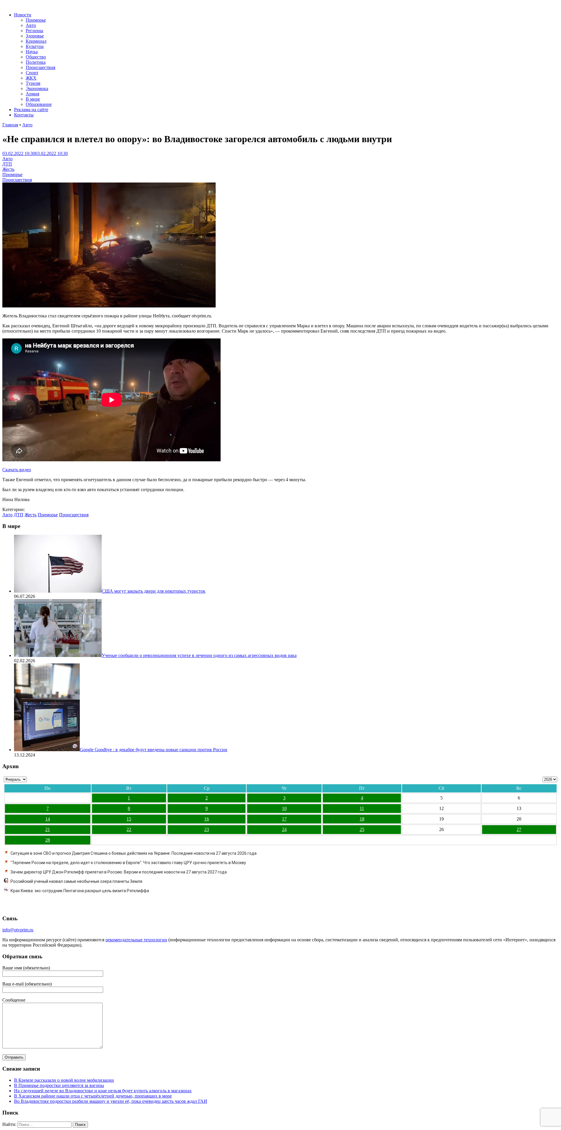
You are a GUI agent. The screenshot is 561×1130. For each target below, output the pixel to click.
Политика (36, 62)
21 (47, 829)
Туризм (33, 83)
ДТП (7, 163)
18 (362, 818)
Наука (32, 51)
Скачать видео (16, 469)
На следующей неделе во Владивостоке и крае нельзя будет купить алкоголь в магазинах (103, 1090)
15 (129, 818)
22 (129, 829)
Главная (10, 124)
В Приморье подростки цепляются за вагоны (59, 1085)
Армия (32, 93)
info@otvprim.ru (17, 929)
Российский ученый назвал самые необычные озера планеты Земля (76, 881)
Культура (35, 46)
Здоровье (35, 35)
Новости (22, 14)
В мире (33, 99)
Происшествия (40, 67)
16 (206, 818)
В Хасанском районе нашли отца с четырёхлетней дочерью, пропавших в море (93, 1095)
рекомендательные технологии (136, 939)
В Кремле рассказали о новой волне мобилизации (64, 1080)
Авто (31, 25)
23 (206, 829)
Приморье (36, 20)
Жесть (8, 169)
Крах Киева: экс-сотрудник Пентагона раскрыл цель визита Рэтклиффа (80, 890)
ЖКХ (31, 77)
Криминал (36, 41)
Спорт (32, 72)
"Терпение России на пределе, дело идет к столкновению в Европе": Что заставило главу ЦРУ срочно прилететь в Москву (128, 862)
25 (362, 829)
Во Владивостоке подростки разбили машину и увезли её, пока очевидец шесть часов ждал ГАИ (110, 1101)
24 (284, 829)
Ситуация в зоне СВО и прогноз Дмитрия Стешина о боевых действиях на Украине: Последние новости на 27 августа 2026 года (134, 853)
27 (519, 829)
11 (362, 808)
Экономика (37, 88)
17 (284, 818)
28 (47, 839)
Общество (36, 56)
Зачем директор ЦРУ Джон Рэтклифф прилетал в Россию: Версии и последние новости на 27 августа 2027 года (119, 872)
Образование (39, 104)
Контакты (24, 114)
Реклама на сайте (31, 109)
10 (284, 808)
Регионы (34, 30)
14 (47, 818)
